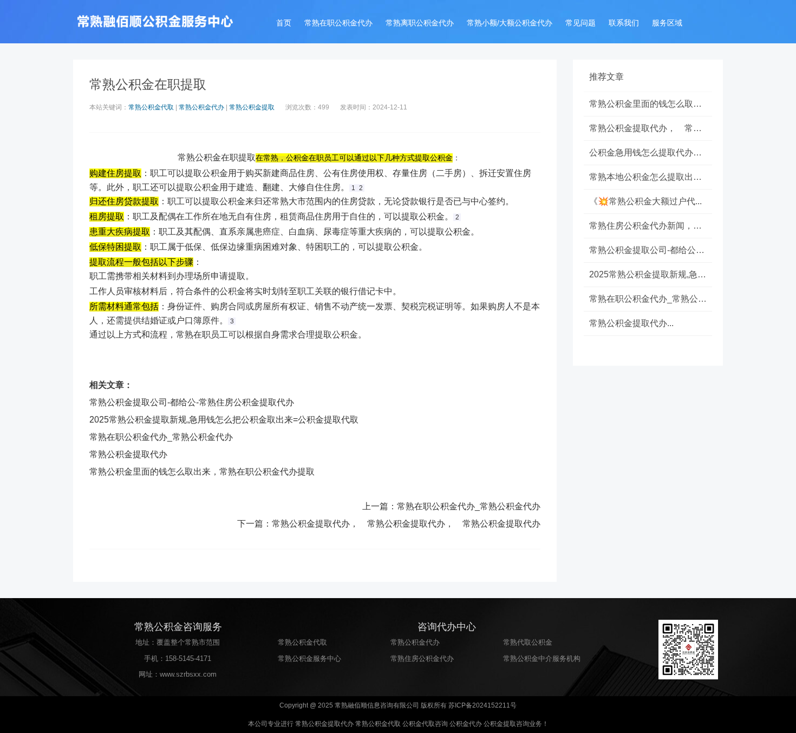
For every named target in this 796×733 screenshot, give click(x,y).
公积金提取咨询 (506, 724)
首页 (283, 22)
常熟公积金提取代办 (128, 454)
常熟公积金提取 (252, 107)
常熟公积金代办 (201, 107)
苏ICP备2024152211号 (482, 705)
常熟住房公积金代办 (422, 658)
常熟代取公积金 (527, 642)
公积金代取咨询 (425, 724)
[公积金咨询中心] (154, 21)
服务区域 (667, 22)
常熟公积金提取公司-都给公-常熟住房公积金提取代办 (191, 402)
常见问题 (580, 22)
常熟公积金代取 (151, 107)
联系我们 (624, 22)
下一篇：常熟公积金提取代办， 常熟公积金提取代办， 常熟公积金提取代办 (388, 523)
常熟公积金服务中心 (309, 658)
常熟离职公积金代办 (420, 22)
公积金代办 (465, 724)
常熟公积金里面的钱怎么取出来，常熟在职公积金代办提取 (202, 471)
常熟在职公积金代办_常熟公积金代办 (161, 437)
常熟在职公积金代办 (338, 22)
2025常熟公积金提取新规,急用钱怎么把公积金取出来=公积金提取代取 (223, 419)
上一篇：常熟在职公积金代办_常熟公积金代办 (451, 506)
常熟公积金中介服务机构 (541, 658)
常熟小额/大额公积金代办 (509, 22)
